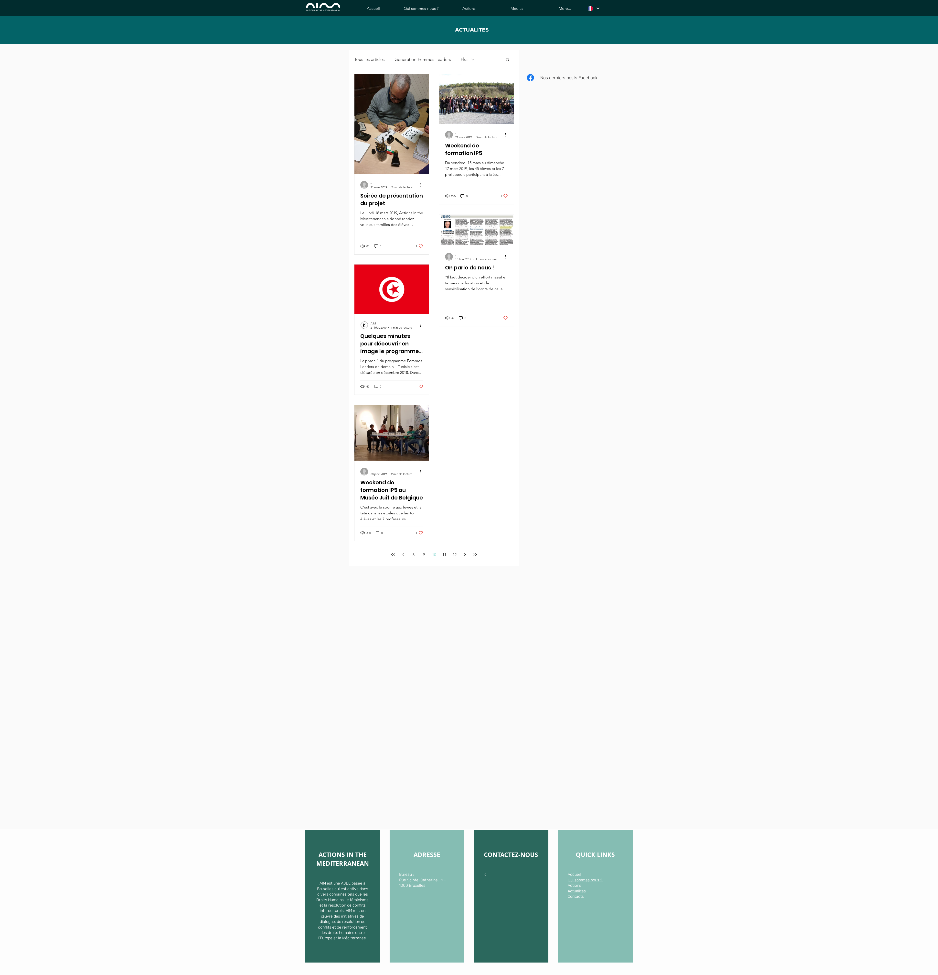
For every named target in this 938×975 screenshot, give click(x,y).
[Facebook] (530, 77)
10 (434, 554)
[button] (507, 60)
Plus (465, 59)
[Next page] (464, 554)
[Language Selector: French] (593, 8)
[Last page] (475, 554)
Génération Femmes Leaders (422, 59)
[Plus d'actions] (422, 185)
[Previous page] (403, 554)
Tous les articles (369, 59)
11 (444, 554)
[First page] (393, 554)
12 (455, 554)
